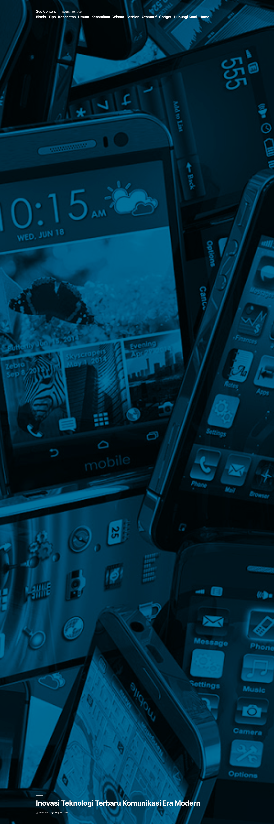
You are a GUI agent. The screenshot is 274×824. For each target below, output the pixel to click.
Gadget (165, 17)
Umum (83, 17)
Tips (52, 17)
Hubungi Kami (185, 17)
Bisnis (41, 17)
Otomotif (149, 17)
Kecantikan (100, 17)
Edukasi (43, 812)
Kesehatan (67, 17)
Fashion (132, 17)
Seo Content (46, 11)
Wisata (118, 17)
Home (204, 17)
